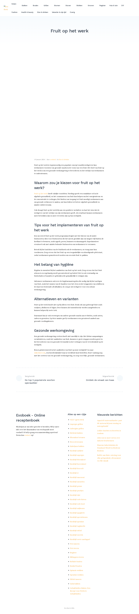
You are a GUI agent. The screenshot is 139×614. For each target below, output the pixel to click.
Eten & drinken (42, 12)
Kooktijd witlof (76, 530)
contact (27, 435)
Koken (14, 4)
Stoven (68, 5)
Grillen (46, 5)
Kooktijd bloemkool (78, 460)
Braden (35, 5)
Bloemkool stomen (77, 437)
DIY (122, 5)
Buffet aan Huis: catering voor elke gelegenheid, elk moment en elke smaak (109, 458)
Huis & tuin (113, 5)
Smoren (91, 5)
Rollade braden (76, 561)
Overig (72, 12)
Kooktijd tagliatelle (77, 526)
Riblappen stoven (77, 557)
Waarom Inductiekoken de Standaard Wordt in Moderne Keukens (108, 448)
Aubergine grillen (77, 428)
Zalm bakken (75, 584)
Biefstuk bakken (76, 433)
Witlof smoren (75, 579)
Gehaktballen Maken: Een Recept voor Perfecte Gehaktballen (80, 591)
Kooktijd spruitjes (77, 522)
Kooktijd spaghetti (77, 513)
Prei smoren (75, 544)
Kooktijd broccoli (76, 468)
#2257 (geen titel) (77, 420)
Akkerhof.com (39, 353)
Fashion (14, 12)
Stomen (57, 5)
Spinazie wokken (76, 570)
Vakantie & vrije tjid (59, 12)
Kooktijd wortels (76, 535)
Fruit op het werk (41, 193)
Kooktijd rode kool (77, 504)
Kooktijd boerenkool (78, 464)
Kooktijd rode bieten (78, 499)
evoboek (53, 159)
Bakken (24, 5)
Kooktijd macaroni (77, 477)
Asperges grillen (76, 424)
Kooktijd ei (74, 473)
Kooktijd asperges (77, 455)
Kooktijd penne (76, 486)
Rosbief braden (76, 566)
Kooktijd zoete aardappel (80, 539)
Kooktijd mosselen (77, 482)
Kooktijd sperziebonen (79, 517)
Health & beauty (27, 12)
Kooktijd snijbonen (77, 508)
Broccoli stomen (76, 442)
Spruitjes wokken (76, 575)
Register (102, 5)
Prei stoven (74, 548)
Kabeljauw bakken (77, 446)
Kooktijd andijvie (76, 451)
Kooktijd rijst (75, 495)
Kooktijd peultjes (76, 491)
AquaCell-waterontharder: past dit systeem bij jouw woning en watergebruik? (109, 423)
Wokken (79, 5)
